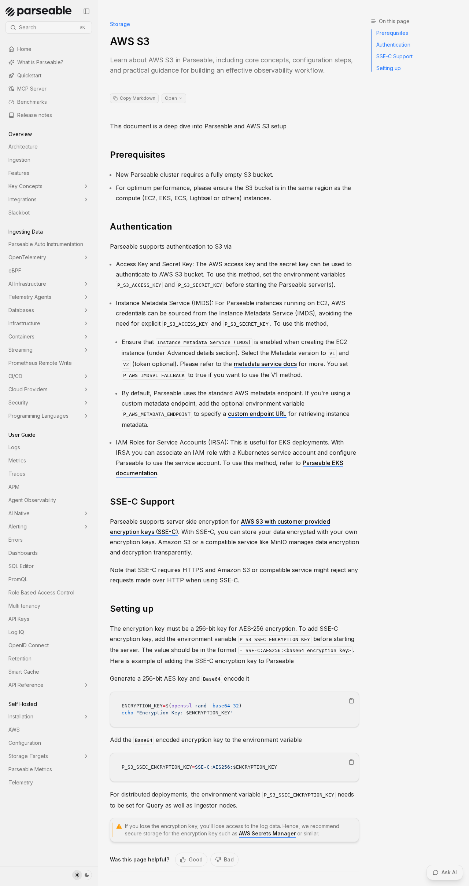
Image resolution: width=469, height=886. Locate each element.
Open (171, 98)
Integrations (22, 199)
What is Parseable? (40, 62)
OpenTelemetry (27, 257)
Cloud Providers (28, 389)
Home (24, 49)
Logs (14, 447)
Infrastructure (24, 323)
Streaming (20, 350)
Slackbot (19, 212)
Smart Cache (23, 672)
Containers (21, 336)
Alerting (17, 526)
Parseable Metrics (30, 769)
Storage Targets (28, 756)
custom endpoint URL (257, 413)
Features (18, 173)
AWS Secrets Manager (267, 833)
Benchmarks (32, 102)
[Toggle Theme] (82, 875)
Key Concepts (25, 186)
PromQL (17, 579)
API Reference (26, 685)
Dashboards (23, 553)
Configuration (24, 743)
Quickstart (29, 75)
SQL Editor (21, 566)
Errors (15, 540)
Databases (21, 310)
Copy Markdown (137, 98)
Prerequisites (137, 154)
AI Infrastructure (27, 284)
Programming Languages (38, 416)
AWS (14, 729)
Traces (16, 474)
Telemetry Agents (29, 297)
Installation (20, 716)
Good (196, 859)
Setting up (132, 608)
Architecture (23, 146)
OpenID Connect (28, 645)
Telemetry (20, 782)
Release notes (34, 115)
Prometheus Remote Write (40, 363)
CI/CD (15, 376)
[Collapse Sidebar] (86, 11)
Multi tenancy (24, 606)
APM (13, 487)
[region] (234, 709)
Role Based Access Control (41, 592)
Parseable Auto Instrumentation (45, 244)
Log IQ (16, 632)
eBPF (14, 270)
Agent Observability (32, 500)
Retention (20, 658)
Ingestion (19, 160)
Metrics (17, 460)
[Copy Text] (351, 700)
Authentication (141, 226)
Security (18, 402)
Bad (229, 859)
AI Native (19, 513)
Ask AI (449, 872)
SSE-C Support (142, 501)
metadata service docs (265, 363)
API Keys (18, 619)
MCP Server (32, 88)
